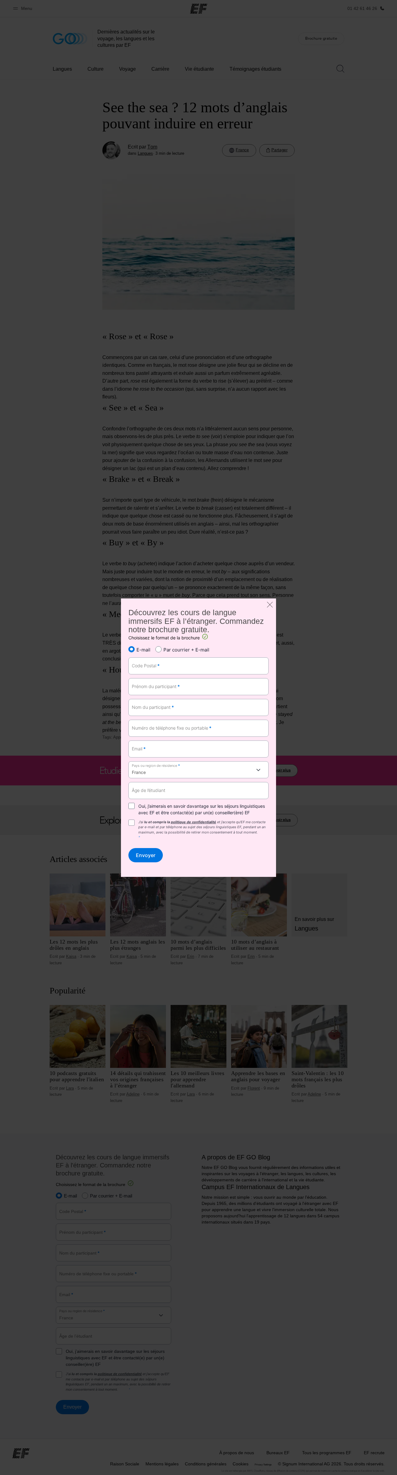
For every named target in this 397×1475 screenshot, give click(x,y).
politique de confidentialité (193, 822)
